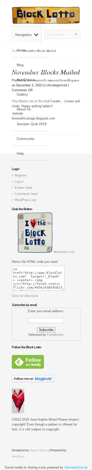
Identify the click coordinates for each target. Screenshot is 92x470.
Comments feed (26, 194)
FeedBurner (55, 335)
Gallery (22, 94)
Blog (20, 65)
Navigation (23, 35)
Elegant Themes (38, 450)
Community (25, 139)
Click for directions (25, 296)
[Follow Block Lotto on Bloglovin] (33, 381)
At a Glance (26, 80)
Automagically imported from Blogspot (53, 80)
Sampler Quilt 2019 (32, 124)
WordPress (18, 456)
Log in (19, 181)
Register (20, 175)
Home (21, 50)
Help (20, 153)
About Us (24, 109)
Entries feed (23, 188)
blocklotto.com (64, 252)
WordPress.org (25, 200)
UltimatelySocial (75, 467)
